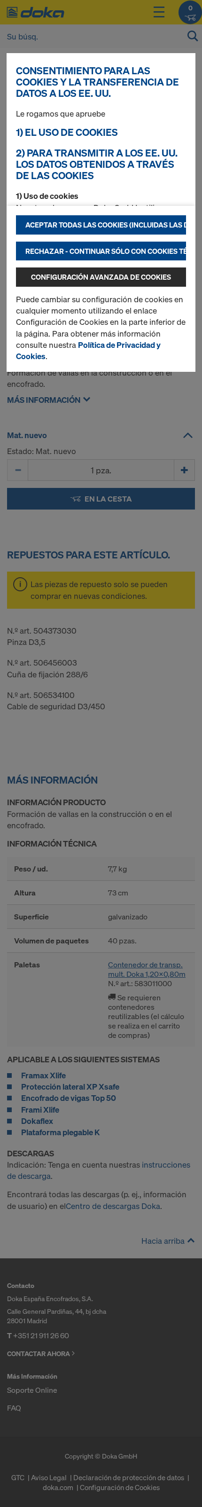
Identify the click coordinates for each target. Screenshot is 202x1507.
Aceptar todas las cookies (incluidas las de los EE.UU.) (105, 224)
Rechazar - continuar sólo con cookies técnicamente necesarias (105, 251)
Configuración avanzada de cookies (101, 277)
